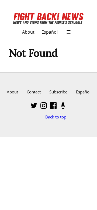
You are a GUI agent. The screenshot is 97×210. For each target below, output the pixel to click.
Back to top (55, 117)
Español (49, 32)
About (28, 32)
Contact (34, 91)
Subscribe (58, 91)
